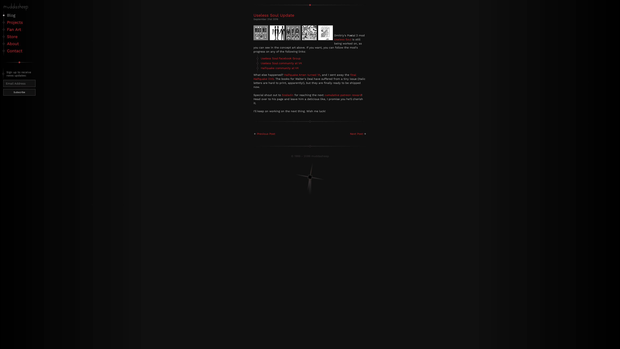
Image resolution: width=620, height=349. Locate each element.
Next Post (356, 133)
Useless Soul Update (273, 15)
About (13, 43)
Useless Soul (342, 39)
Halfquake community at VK (280, 68)
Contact (14, 50)
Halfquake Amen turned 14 (302, 74)
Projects (15, 22)
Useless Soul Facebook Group (281, 58)
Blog (11, 15)
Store (12, 36)
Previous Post (266, 133)
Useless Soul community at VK (281, 63)
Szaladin (288, 95)
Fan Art (14, 29)
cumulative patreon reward (343, 95)
